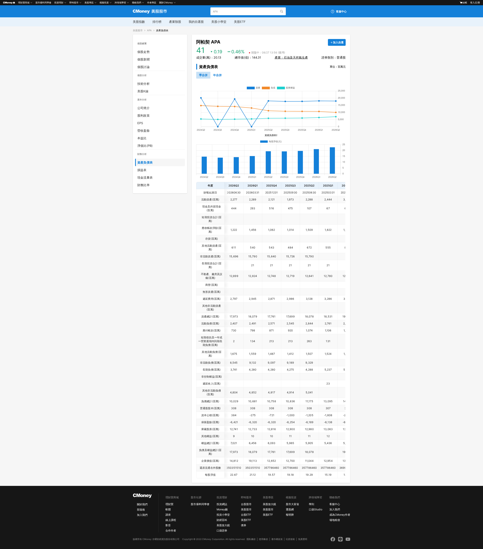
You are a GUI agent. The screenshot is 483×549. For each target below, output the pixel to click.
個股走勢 (143, 52)
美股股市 (138, 30)
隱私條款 (251, 539)
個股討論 (143, 67)
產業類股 (175, 22)
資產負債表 (162, 30)
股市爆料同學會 (43, 2)
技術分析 (143, 84)
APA (149, 30)
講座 (168, 514)
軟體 (168, 509)
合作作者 (170, 530)
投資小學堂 (223, 514)
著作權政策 (277, 539)
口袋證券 (222, 530)
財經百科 (222, 519)
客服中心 (334, 504)
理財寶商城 (23, 2)
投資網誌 (222, 504)
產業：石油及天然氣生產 (291, 57)
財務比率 (143, 185)
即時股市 (73, 2)
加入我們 (142, 514)
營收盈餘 (143, 130)
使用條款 (263, 539)
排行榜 (157, 22)
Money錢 (222, 509)
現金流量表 (145, 177)
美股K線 (142, 91)
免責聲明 (302, 539)
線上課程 (170, 519)
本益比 (142, 138)
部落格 (141, 509)
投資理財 (58, 2)
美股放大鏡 (223, 525)
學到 (311, 504)
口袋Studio (315, 509)
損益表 (142, 170)
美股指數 (139, 22)
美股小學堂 (218, 22)
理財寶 (169, 504)
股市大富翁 (292, 504)
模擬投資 (104, 2)
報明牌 (290, 514)
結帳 (465, 2)
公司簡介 (143, 108)
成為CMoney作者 (339, 514)
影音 (168, 525)
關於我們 (142, 504)
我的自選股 (196, 22)
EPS (140, 123)
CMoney (7, 2)
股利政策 (143, 115)
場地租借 (334, 519)
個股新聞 (143, 59)
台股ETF (246, 514)
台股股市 (246, 504)
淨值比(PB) (145, 146)
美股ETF (239, 22)
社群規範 (290, 539)
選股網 (290, 509)
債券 (243, 525)
